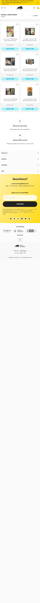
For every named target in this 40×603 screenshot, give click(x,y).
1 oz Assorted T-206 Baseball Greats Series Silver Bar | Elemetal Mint (10, 40)
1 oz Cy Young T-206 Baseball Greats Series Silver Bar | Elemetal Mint (10, 100)
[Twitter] (14, 218)
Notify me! (10, 49)
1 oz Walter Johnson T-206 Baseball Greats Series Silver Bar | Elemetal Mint (30, 40)
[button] (20, 153)
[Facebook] (10, 218)
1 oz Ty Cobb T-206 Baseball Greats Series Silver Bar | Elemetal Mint (10, 70)
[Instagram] (18, 218)
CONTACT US (5, 4)
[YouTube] (25, 218)
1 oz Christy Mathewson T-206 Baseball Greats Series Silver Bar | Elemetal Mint (29, 70)
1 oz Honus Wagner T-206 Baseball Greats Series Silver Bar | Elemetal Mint (30, 100)
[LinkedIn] (21, 218)
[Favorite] (17, 24)
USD (24, 253)
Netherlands (23, 250)
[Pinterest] (29, 218)
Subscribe (20, 204)
